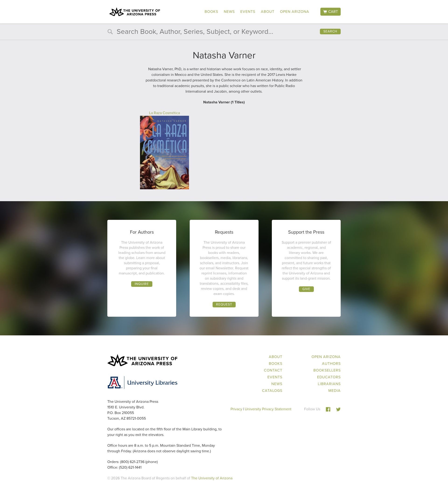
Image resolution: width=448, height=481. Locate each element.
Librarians (329, 383)
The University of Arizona (211, 478)
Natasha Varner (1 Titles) (224, 102)
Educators (329, 377)
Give (306, 289)
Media (334, 390)
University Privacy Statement (268, 409)
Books (211, 11)
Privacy (236, 409)
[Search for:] (224, 32)
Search (330, 31)
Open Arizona (294, 11)
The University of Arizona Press (134, 11)
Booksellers (327, 370)
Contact (273, 370)
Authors (331, 363)
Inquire (142, 283)
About (267, 11)
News (229, 11)
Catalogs (272, 390)
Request (224, 304)
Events (247, 11)
